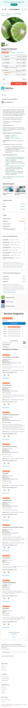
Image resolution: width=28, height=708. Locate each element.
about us (3, 687)
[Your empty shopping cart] (25, 9)
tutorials (3, 666)
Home (2, 13)
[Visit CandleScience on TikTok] (2, 656)
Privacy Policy (8, 706)
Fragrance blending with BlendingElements (15, 157)
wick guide (3, 669)
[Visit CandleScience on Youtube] (7, 656)
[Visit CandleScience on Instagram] (5, 656)
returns (3, 701)
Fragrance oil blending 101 (11, 161)
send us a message (5, 699)
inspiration (3, 667)
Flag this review (5, 378)
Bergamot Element (5, 15)
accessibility (4, 689)
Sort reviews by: (6, 344)
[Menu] (2, 9)
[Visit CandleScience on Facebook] (2, 95)
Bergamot (23, 203)
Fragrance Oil (9, 13)
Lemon (15, 136)
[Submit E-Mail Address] (25, 652)
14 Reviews (13, 52)
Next (14, 636)
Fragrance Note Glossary (11, 171)
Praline (12, 138)
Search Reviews (14, 340)
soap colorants (8, 178)
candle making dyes (20, 176)
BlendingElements (18, 13)
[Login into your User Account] (5, 9)
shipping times (4, 680)
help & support (4, 676)
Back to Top (14, 634)
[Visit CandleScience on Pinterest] (5, 95)
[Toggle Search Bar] (22, 9)
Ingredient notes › (5, 90)
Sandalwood (14, 135)
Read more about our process (9, 292)
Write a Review (20, 52)
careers (3, 690)
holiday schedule (5, 678)
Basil (12, 136)
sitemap (3, 692)
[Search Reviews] (24, 342)
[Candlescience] (14, 9)
